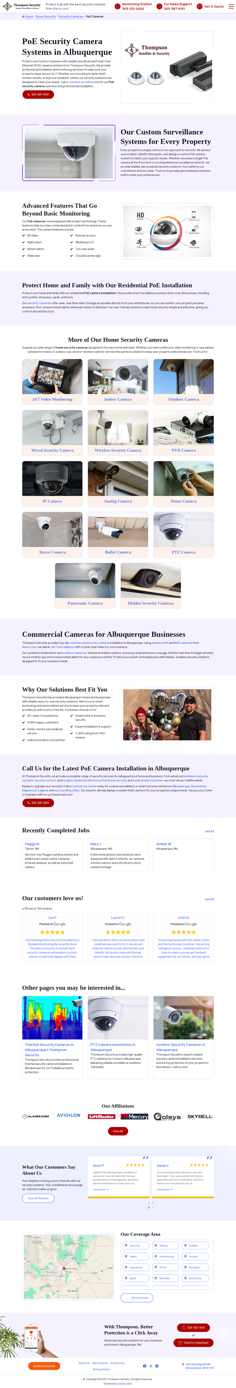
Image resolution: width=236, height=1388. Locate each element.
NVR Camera (184, 450)
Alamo (133, 1256)
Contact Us (117, 1363)
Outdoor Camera (183, 399)
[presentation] (149, 1203)
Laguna (43, 790)
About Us (84, 1363)
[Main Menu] (231, 6)
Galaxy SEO (125, 1383)
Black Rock (195, 1278)
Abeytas (135, 1245)
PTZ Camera (183, 552)
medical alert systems (148, 780)
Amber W (163, 844)
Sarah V (163, 1165)
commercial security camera (89, 643)
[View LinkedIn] (156, 1365)
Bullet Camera (118, 552)
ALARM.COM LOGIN (44, 1366)
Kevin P (98, 1165)
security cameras (39, 303)
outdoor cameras (74, 653)
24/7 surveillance (63, 647)
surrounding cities (66, 790)
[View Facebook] (144, 1365)
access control (45, 780)
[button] (149, 1207)
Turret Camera (52, 552)
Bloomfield (198, 786)
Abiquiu (163, 1245)
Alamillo (193, 1245)
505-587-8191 (40, 94)
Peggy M (32, 844)
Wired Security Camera (52, 450)
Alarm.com (60, 8)
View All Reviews (38, 1198)
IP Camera (52, 501)
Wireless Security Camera (118, 450)
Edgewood (29, 790)
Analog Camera (118, 501)
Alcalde (193, 1256)
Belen (133, 1278)
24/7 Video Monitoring (52, 399)
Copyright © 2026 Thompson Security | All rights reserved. (119, 1379)
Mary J (96, 844)
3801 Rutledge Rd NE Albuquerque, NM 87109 (200, 1366)
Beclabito (194, 1267)
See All (209, 831)
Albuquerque (181, 786)
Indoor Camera (118, 399)
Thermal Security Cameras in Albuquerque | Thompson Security (49, 1049)
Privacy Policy (101, 1369)
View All (118, 1131)
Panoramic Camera (85, 603)
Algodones (136, 1267)
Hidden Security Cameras (151, 603)
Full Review (99, 1189)
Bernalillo (164, 1278)
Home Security (46, 16)
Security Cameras (71, 16)
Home (29, 16)
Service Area (139, 1298)
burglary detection (75, 780)
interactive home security (109, 780)
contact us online (81, 82)
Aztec (162, 1267)
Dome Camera (184, 501)
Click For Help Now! (196, 1343)
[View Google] (150, 1365)
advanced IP (160, 643)
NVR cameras (183, 643)
